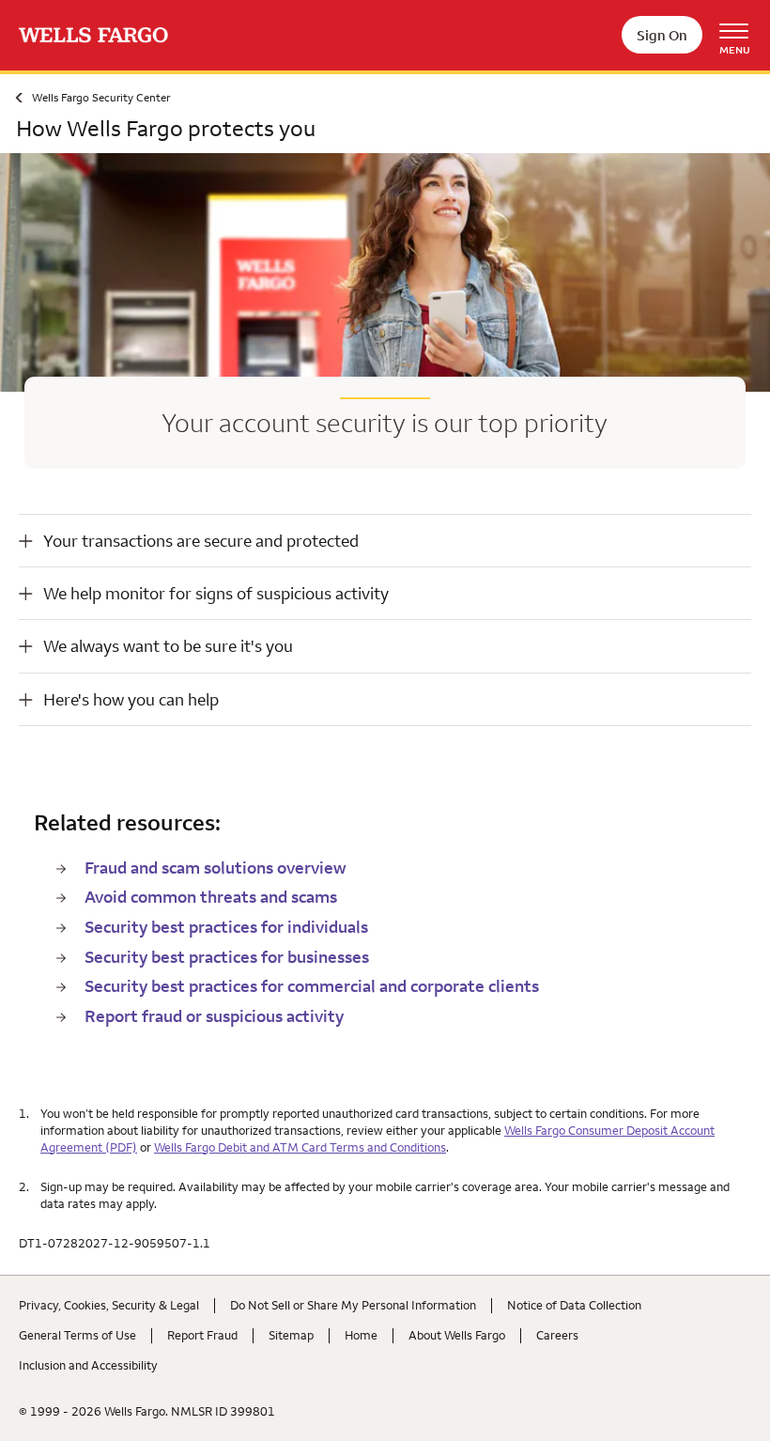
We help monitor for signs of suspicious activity (216, 593)
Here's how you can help (131, 699)
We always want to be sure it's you (168, 646)
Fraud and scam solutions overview (215, 867)
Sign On (662, 35)
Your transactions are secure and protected (201, 540)
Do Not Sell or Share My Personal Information (353, 1304)
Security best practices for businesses (227, 957)
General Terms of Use (77, 1334)
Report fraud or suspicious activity (214, 1016)
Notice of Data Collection (574, 1304)
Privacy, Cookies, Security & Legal (109, 1304)
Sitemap (291, 1334)
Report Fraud (202, 1334)
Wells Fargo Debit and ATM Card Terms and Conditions (300, 1146)
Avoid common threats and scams (211, 896)
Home (361, 1334)
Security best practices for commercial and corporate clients (312, 986)
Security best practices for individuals (226, 926)
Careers (557, 1334)
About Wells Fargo (456, 1334)
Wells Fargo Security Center (101, 97)
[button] (385, 540)
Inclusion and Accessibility (88, 1364)
